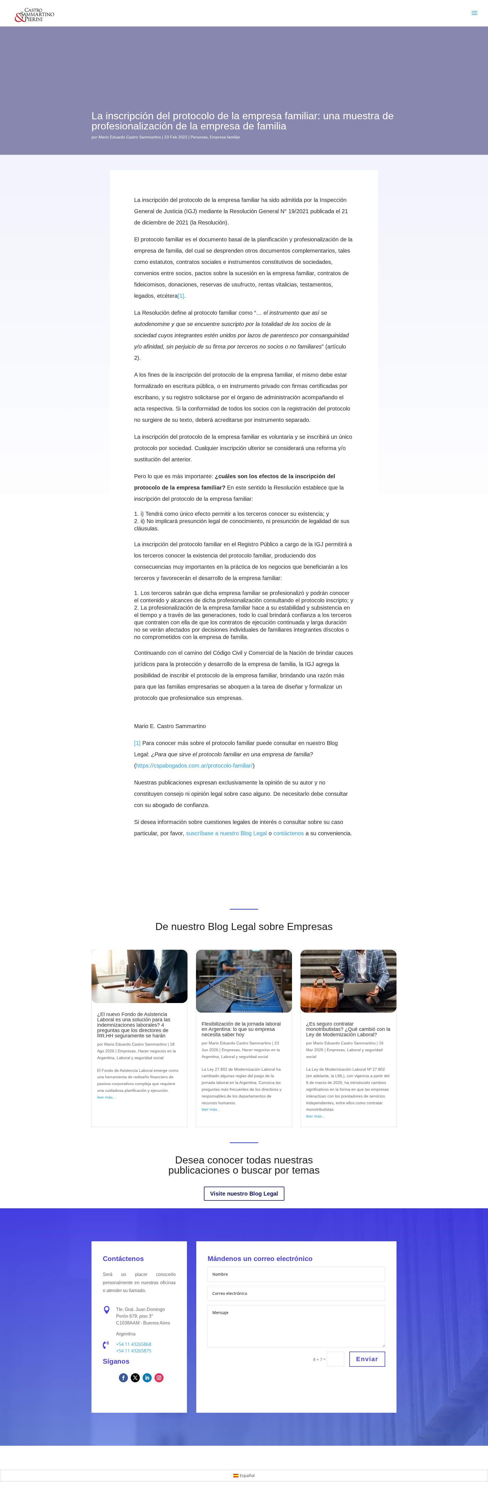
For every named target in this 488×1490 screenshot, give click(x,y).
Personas (199, 137)
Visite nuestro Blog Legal (244, 1194)
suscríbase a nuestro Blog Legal (226, 833)
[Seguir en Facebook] (123, 1377)
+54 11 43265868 (133, 1344)
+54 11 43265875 (133, 1351)
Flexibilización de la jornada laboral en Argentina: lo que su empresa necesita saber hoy (241, 1029)
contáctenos (288, 833)
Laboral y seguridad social (140, 1057)
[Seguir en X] (135, 1377)
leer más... (106, 1097)
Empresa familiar (225, 137)
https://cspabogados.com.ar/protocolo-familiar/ (194, 765)
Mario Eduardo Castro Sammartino (130, 137)
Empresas (127, 1051)
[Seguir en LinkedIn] (147, 1377)
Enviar (367, 1359)
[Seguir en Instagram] (159, 1377)
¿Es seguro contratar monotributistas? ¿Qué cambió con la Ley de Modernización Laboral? (348, 1029)
